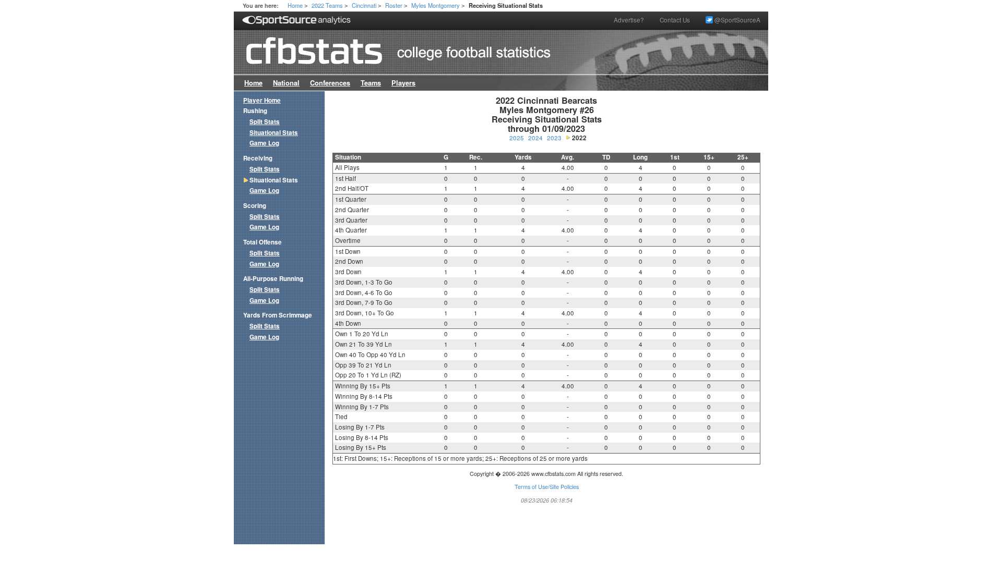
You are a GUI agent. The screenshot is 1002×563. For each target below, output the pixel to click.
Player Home (262, 100)
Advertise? (629, 20)
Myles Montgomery (435, 5)
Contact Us (675, 20)
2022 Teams (327, 5)
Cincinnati (364, 5)
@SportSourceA (736, 20)
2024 (535, 137)
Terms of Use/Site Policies (547, 487)
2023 (554, 137)
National (286, 83)
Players (403, 83)
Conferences (330, 83)
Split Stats (264, 121)
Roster (393, 5)
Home (295, 5)
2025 (516, 137)
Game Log (264, 143)
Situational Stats (273, 132)
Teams (371, 83)
